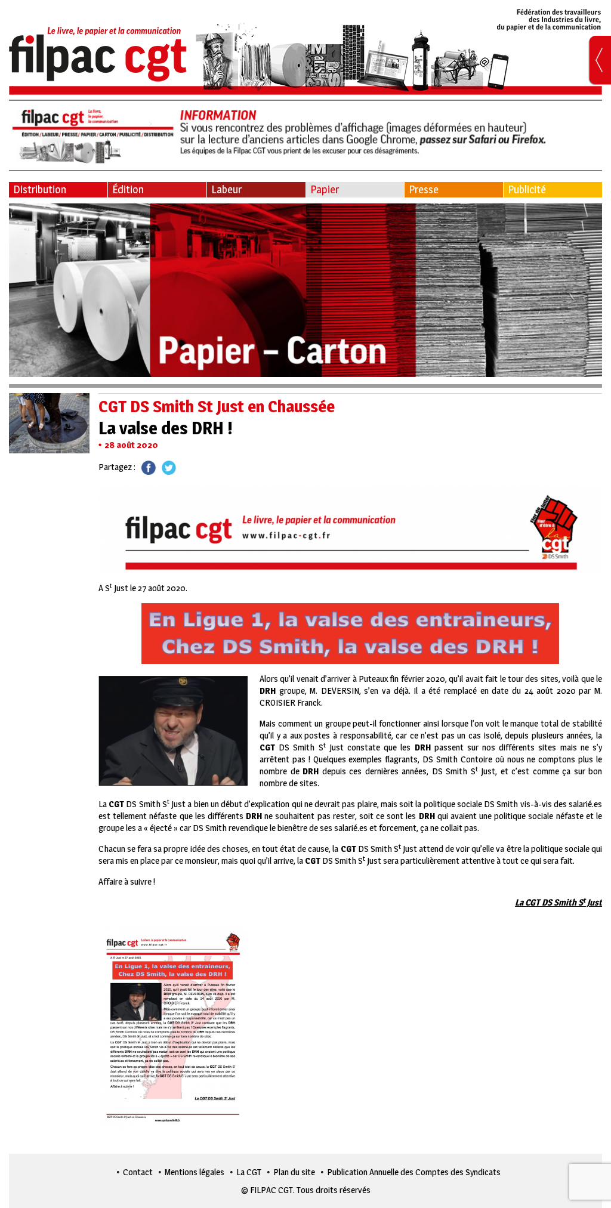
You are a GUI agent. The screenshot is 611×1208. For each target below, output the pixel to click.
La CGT (248, 1172)
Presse (424, 189)
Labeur (226, 189)
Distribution (39, 189)
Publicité (527, 189)
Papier (324, 189)
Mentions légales (194, 1172)
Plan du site (294, 1172)
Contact (138, 1172)
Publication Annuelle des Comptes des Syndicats (414, 1172)
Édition (128, 189)
